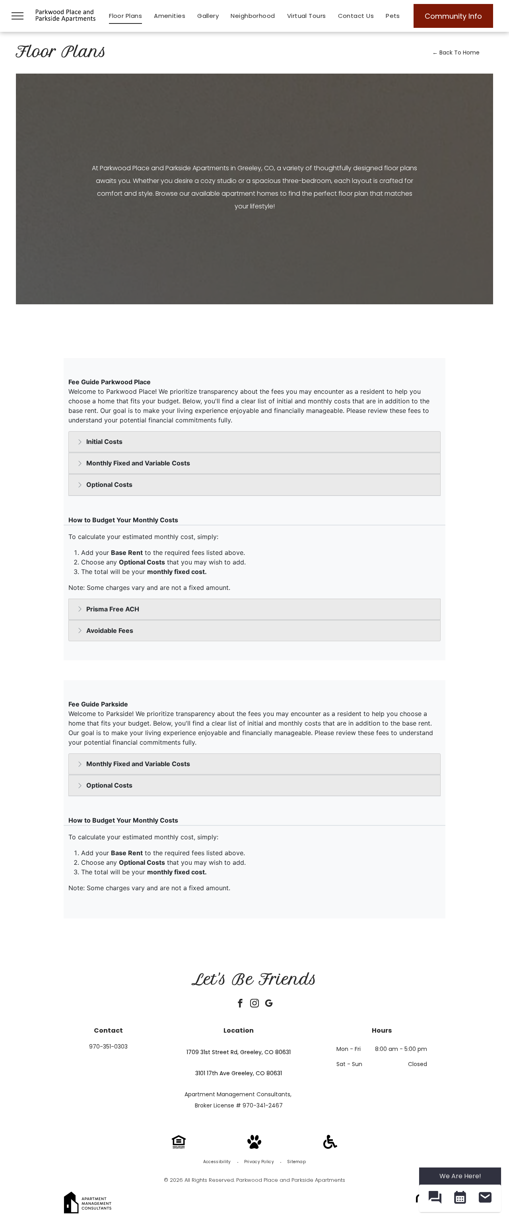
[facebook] (240, 1004)
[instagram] (254, 1004)
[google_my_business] (268, 1004)
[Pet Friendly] (254, 1146)
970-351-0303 (108, 1047)
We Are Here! (460, 1176)
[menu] (17, 16)
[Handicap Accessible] (330, 1146)
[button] (434, 1198)
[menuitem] (125, 16)
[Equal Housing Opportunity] (179, 1146)
